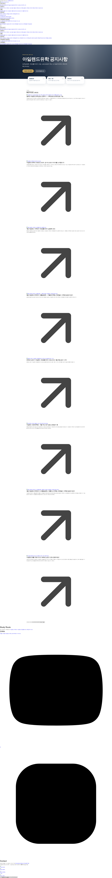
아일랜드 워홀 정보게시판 (13, 11)
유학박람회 (3, 22)
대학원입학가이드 (16, 13)
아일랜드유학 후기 (14, 5)
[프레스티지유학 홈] (4, 2)
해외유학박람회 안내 (40, 71)
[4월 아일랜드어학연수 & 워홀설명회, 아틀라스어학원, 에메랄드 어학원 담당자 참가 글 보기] (43, 489)
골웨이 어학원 (26, 8)
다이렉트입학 (2, 16)
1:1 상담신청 (2, 21)
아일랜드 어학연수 (13, 629)
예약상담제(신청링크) (19, 863)
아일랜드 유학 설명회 (28, 71)
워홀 (1, 9)
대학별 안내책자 (9, 13)
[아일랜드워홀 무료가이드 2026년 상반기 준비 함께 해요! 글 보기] (38, 555)
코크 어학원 (21, 8)
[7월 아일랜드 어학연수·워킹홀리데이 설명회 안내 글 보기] (36, 227)
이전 (30, 622)
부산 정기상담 (13, 21)
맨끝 (43, 622)
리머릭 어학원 (32, 8)
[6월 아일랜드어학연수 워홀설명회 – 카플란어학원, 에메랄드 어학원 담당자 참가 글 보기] (42, 293)
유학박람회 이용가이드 (18, 24)
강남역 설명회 (7, 21)
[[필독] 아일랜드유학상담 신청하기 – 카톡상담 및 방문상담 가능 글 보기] (44, 94)
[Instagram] (56, 859)
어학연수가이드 (3, 8)
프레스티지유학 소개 (22, 5)
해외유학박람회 (3, 24)
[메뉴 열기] (0, 26)
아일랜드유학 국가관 (10, 24)
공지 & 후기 (3, 3)
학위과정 (2, 12)
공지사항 (1, 5)
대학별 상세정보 (11, 18)
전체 (28, 90)
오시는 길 (18, 21)
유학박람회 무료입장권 (27, 24)
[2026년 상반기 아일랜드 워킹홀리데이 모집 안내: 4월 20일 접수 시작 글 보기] (40, 358)
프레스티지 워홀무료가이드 (23, 11)
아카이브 (19, 633)
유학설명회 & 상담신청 (5, 19)
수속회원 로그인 (10, 0)
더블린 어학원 (16, 8)
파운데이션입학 (8, 16)
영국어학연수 (14, 633)
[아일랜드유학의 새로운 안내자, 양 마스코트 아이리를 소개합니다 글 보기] (34, 161)
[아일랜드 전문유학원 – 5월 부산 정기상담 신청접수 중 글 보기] (37, 423)
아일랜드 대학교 (9, 633)
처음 (28, 622)
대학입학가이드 (3, 15)
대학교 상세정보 (3, 13)
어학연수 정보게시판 (39, 8)
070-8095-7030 (26, 863)
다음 (41, 622)
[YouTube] (56, 745)
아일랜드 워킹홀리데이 (22, 629)
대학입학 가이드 (30, 629)
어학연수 (2, 6)
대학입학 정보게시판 (4, 18)
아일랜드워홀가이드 (4, 11)
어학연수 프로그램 (9, 8)
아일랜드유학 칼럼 (7, 5)
